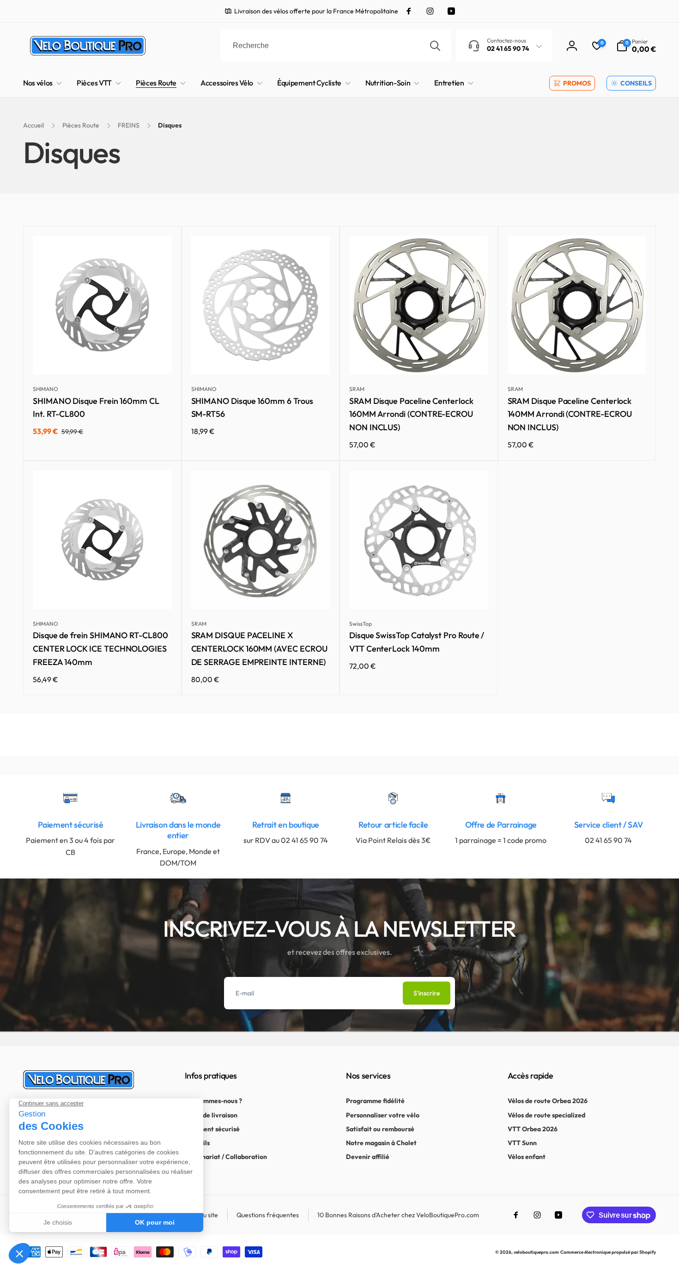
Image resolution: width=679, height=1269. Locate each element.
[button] (636, 46)
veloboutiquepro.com (536, 1252)
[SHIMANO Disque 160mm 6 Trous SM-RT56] (261, 357)
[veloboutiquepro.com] (78, 1086)
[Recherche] (435, 46)
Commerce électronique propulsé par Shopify (608, 1252)
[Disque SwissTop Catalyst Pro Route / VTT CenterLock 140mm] (419, 592)
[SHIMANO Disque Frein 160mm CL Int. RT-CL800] (102, 357)
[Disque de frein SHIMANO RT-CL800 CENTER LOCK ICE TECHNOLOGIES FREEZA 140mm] (102, 592)
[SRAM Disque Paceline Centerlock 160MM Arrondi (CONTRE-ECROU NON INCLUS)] (419, 357)
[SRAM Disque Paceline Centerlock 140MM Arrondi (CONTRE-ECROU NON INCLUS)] (577, 357)
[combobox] (335, 46)
